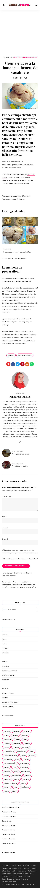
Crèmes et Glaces (8, 693)
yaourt (15, 791)
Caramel (27, 743)
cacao (18, 739)
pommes (26, 779)
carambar (17, 743)
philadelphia (17, 775)
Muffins (4, 662)
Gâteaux (5, 635)
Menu (36, 5)
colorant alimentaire (10, 755)
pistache (28, 775)
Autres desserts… (8, 716)
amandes (27, 731)
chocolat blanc (9, 751)
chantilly (16, 747)
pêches (23, 783)
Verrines (5, 698)
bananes (11, 355)
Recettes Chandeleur (9, 825)
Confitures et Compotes (10, 702)
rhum (16, 787)
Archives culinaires (8, 852)
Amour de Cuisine (20, 396)
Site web (5, 539)
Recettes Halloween (9, 839)
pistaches (7, 779)
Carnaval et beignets (9, 817)
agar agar (17, 731)
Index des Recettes (8, 620)
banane (15, 735)
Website (20, 441)
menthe (6, 767)
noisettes (7, 771)
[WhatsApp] (32, 364)
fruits (17, 759)
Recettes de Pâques (9, 812)
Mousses (5, 689)
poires (17, 779)
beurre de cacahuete (25, 355)
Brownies (5, 648)
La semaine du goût (8, 843)
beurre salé (8, 739)
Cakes (4, 639)
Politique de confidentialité (27, 559)
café (25, 739)
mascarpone (25, 763)
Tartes (4, 644)
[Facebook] (13, 364)
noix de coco (26, 771)
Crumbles (5, 653)
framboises (8, 759)
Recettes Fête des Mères (10, 808)
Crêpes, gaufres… (8, 707)
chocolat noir (22, 751)
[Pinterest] (22, 364)
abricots (7, 731)
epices (24, 755)
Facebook (26, 436)
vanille (6, 791)
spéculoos (25, 787)
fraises (32, 755)
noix (16, 771)
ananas (6, 735)
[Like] (8, 364)
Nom (4, 517)
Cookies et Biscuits (8, 675)
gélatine (26, 759)
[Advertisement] (20, 35)
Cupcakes (5, 666)
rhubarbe (7, 787)
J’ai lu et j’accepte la (21, 559)
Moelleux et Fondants (9, 671)
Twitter (34, 436)
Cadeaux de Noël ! (8, 834)
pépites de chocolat (10, 783)
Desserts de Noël (8, 830)
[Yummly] (27, 364)
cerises (6, 747)
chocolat (25, 747)
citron (32, 751)
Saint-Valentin (7, 821)
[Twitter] (18, 364)
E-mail (4, 528)
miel (15, 767)
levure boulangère (10, 763)
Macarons (5, 680)
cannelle (7, 743)
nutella (6, 775)
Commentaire (7, 496)
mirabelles (24, 767)
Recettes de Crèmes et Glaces (25, 57)
